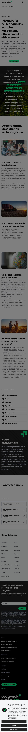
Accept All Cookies (14, 729)
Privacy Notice (13, 718)
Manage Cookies (14, 721)
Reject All (14, 725)
